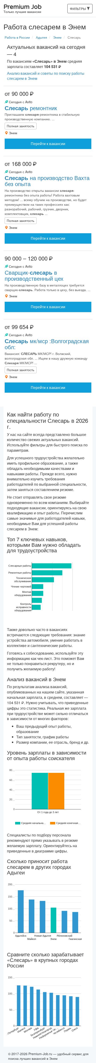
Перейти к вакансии (48, 143)
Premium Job (22, 9)
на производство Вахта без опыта (47, 181)
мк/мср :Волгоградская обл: (47, 344)
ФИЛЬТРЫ (78, 9)
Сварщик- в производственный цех (34, 275)
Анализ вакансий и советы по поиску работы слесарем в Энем (45, 76)
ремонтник (31, 108)
